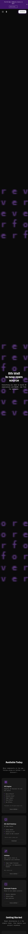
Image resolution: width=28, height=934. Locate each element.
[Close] (27, 4)
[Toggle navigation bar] (3, 12)
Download (22, 11)
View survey (13, 6)
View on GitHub (13, 809)
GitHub (18, 770)
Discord (13, 772)
